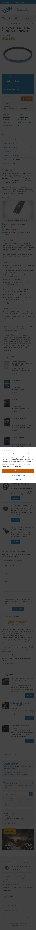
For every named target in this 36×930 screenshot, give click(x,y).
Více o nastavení (26, 461)
